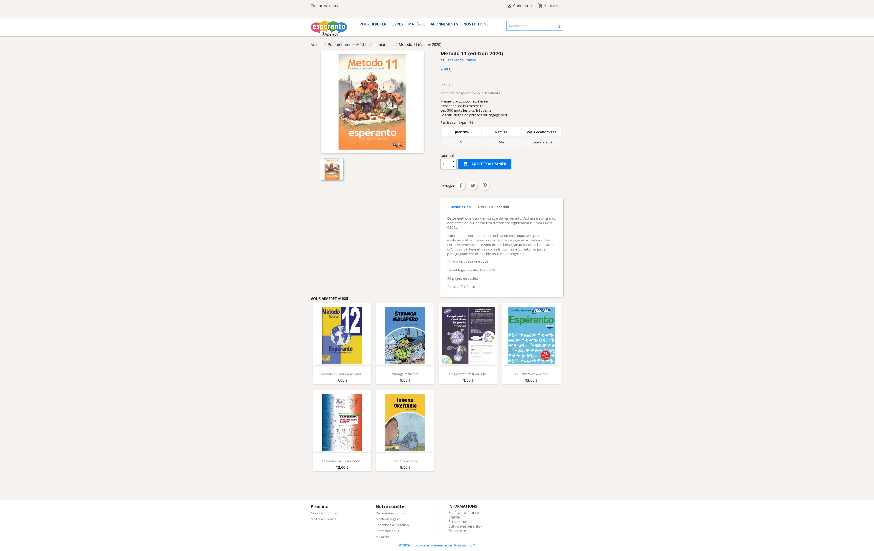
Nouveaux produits (325, 513)
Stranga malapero (405, 374)
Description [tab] (461, 206)
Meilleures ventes (323, 519)
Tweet (472, 185)
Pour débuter (373, 24)
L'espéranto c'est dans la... (468, 374)
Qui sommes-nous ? (390, 513)
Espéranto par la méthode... (342, 461)
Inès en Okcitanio (405, 461)
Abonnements (444, 24)
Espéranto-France (460, 60)
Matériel (416, 24)
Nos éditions (475, 24)
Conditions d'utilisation (392, 525)
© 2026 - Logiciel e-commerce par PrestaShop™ (437, 545)
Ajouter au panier (484, 164)
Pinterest (484, 185)
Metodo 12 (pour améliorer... (342, 374)
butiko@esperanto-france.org (465, 528)
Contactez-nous (324, 5)
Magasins (383, 537)
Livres (397, 24)
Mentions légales (388, 519)
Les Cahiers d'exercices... (531, 374)
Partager (460, 185)
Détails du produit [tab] (494, 206)
